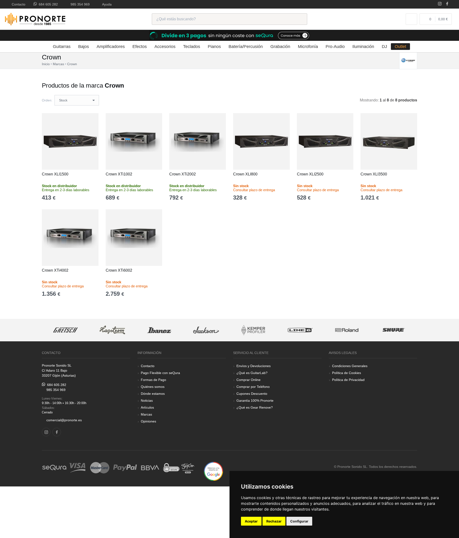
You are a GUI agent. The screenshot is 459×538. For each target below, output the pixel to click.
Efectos (139, 46)
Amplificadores (111, 46)
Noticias (147, 400)
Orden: (47, 100)
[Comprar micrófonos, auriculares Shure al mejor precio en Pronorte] (393, 330)
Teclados (191, 46)
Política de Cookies (346, 373)
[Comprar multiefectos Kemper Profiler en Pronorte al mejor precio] (253, 330)
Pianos (214, 46)
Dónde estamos (153, 394)
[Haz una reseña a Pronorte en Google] (213, 471)
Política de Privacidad (348, 380)
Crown (72, 64)
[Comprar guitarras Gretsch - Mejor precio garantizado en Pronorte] (65, 330)
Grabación (280, 46)
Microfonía (308, 46)
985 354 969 (79, 4)
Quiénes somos (152, 387)
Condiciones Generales (349, 366)
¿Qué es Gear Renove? (254, 407)
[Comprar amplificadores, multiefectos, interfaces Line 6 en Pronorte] (300, 330)
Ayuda (106, 4)
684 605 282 (47, 4)
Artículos (147, 407)
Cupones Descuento (251, 394)
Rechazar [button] (274, 521)
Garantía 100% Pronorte (254, 400)
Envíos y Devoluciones (253, 366)
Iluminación (363, 46)
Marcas (146, 414)
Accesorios (164, 46)
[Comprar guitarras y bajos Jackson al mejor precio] (206, 330)
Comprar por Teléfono (253, 387)
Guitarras (62, 46)
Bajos (83, 46)
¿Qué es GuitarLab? (252, 373)
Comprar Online (248, 380)
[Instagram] (440, 4)
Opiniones (148, 421)
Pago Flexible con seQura (160, 373)
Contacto (17, 4)
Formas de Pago (153, 380)
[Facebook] (447, 4)
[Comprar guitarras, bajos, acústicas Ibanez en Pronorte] (159, 330)
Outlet (400, 46)
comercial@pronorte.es (64, 420)
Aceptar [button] (251, 521)
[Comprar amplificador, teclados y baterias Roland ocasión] (346, 330)
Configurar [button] (299, 521)
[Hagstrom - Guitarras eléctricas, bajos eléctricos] (112, 330)
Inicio (46, 64)
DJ (384, 46)
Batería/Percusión (246, 46)
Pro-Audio (335, 46)
